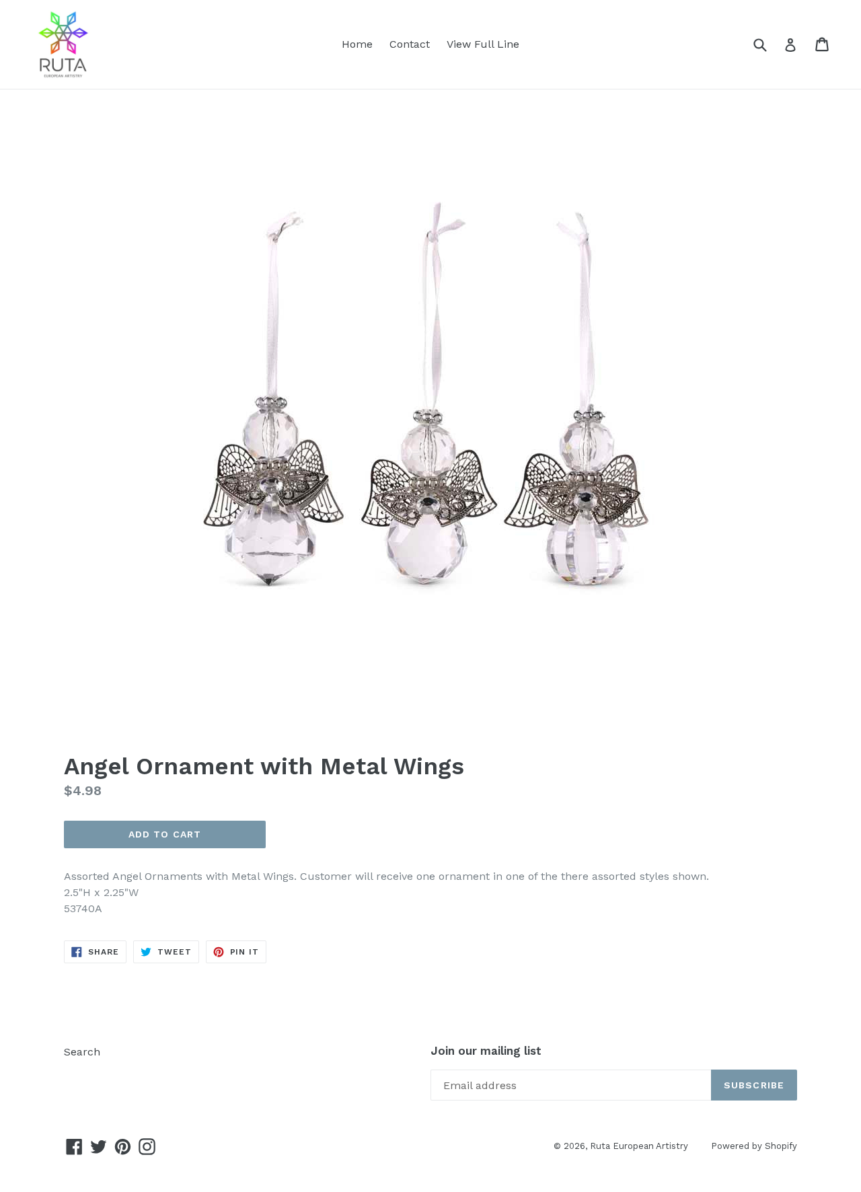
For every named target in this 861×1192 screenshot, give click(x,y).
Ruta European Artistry (640, 1146)
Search (82, 1051)
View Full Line (483, 44)
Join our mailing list (485, 1050)
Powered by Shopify (754, 1146)
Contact (409, 44)
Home (357, 44)
